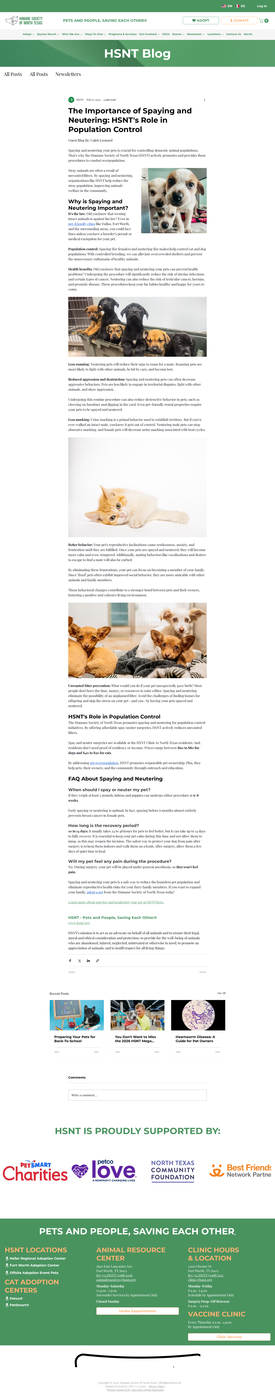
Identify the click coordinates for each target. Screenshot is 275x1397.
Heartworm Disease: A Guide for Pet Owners (195, 1039)
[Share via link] (97, 960)
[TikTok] (200, 6)
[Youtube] (216, 6)
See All (221, 993)
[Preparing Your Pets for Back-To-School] (77, 1015)
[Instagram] (189, 6)
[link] (264, 21)
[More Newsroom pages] (204, 34)
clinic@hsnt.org (200, 1279)
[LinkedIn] (211, 6)
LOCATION (213, 1257)
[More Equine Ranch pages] (58, 34)
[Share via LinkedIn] (88, 960)
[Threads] (195, 6)
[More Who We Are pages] (81, 34)
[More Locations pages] (223, 34)
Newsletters (68, 74)
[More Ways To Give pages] (105, 34)
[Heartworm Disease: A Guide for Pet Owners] (198, 1015)
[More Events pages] (183, 34)
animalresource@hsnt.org (116, 1279)
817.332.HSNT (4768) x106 (114, 1274)
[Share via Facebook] (70, 960)
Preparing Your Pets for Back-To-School (74, 1039)
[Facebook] (179, 6)
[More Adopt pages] (33, 34)
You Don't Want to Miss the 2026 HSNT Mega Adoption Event (135, 1039)
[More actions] (204, 100)
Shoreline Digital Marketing (148, 1389)
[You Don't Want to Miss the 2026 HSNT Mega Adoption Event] (138, 1015)
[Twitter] (206, 6)
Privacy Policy (157, 1385)
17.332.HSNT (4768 (203, 1274)
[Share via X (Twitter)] (79, 960)
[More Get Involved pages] (159, 34)
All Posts (13, 74)
